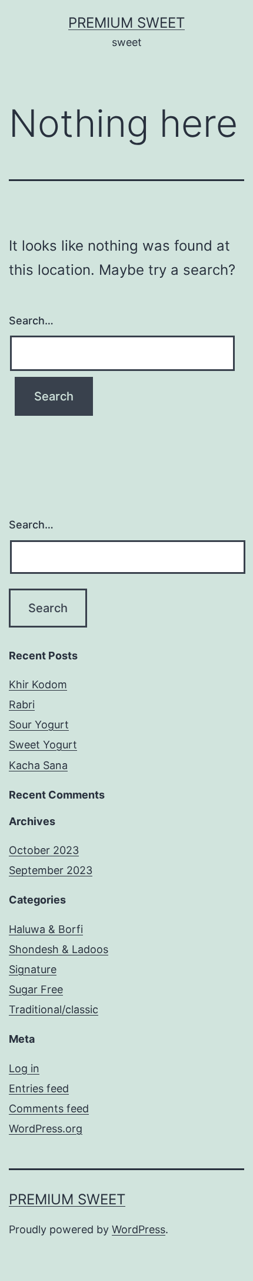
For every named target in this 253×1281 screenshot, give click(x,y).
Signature (32, 969)
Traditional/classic (53, 1009)
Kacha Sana (38, 765)
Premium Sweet (126, 22)
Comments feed (49, 1108)
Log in (24, 1068)
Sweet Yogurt (43, 744)
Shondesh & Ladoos (58, 949)
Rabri (22, 704)
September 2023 (50, 870)
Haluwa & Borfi (46, 929)
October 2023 (44, 850)
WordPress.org (45, 1128)
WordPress (138, 1229)
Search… (31, 320)
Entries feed (39, 1088)
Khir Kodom (38, 684)
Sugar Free (36, 989)
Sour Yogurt (39, 724)
